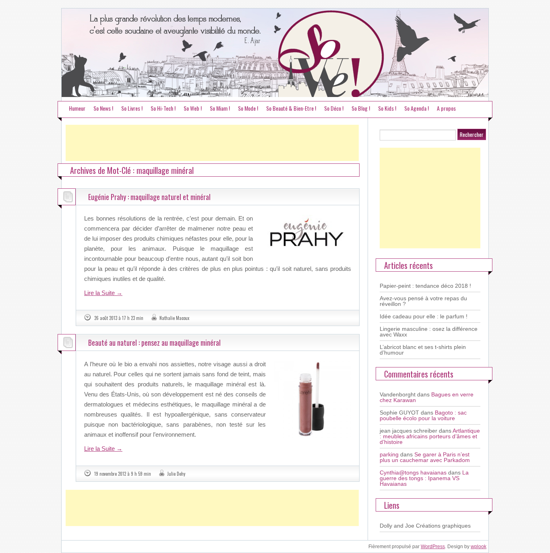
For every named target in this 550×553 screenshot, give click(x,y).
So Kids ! (387, 108)
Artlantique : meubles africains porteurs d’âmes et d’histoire (430, 436)
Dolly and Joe (397, 525)
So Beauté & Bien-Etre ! (291, 108)
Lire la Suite (103, 292)
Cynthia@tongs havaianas (413, 472)
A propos (446, 108)
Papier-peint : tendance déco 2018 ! (425, 286)
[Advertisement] (212, 143)
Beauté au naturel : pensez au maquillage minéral (154, 342)
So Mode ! (248, 108)
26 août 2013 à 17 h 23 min (118, 318)
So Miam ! (220, 108)
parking (389, 454)
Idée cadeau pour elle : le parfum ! (423, 316)
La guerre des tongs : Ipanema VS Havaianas (424, 478)
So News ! (103, 108)
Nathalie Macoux (174, 318)
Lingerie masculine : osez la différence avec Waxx (429, 332)
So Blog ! (361, 108)
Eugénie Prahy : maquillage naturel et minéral (149, 197)
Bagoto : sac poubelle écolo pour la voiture (423, 415)
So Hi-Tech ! (163, 108)
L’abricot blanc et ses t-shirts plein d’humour (423, 350)
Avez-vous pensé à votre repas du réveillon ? (423, 301)
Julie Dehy (176, 473)
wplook (478, 546)
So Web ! (193, 108)
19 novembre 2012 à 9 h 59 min (122, 473)
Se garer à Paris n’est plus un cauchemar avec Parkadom (425, 457)
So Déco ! (333, 108)
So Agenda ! (416, 108)
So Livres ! (132, 108)
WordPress (433, 546)
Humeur (77, 108)
